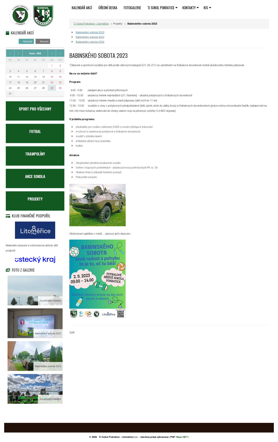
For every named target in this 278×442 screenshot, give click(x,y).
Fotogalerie (132, 7)
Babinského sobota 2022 (90, 37)
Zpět (71, 332)
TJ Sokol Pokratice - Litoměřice (91, 23)
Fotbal (35, 131)
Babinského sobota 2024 (90, 41)
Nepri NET (182, 437)
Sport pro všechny (35, 109)
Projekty (35, 199)
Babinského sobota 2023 (90, 32)
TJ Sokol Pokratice (161, 7)
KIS (206, 7)
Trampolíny (35, 154)
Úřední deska (107, 7)
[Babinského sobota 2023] (35, 323)
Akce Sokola (35, 176)
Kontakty (189, 7)
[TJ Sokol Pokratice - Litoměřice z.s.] (31, 15)
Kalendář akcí (82, 7)
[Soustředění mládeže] (35, 290)
